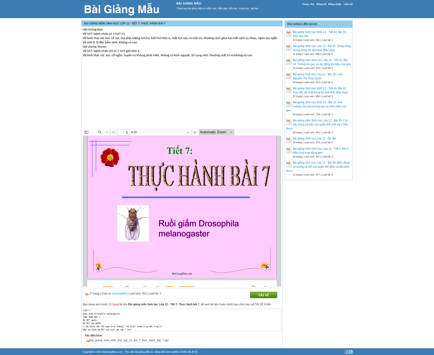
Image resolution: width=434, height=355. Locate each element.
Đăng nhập (334, 4)
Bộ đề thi (192, 351)
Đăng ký (321, 4)
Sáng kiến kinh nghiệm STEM (170, 351)
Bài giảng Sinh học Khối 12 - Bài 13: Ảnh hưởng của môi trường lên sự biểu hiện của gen (316, 106)
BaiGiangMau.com (112, 351)
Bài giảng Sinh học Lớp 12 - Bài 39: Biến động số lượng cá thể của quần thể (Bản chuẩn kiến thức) (318, 166)
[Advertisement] (182, 97)
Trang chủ (308, 4)
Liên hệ (348, 4)
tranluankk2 (119, 293)
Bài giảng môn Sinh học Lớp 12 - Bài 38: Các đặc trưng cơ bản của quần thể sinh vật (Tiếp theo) (317, 124)
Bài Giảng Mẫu (188, 3)
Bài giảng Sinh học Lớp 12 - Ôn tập (314, 138)
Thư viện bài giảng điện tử (139, 351)
